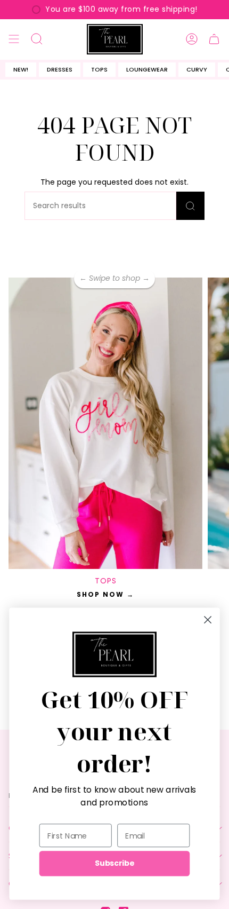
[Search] (190, 206)
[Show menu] (13, 39)
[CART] (214, 39)
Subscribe (114, 863)
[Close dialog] (208, 619)
